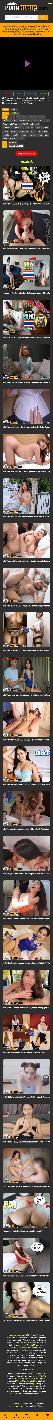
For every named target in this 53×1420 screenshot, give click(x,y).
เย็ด (15, 120)
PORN (31, 1369)
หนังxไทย (29, 128)
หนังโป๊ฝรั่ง (35, 1379)
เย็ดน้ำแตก (7, 120)
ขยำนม (23, 135)
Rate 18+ (13, 138)
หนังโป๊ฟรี (24, 124)
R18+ (21, 138)
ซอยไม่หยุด (24, 131)
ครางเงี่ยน (43, 131)
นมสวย (5, 131)
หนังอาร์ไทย (7, 128)
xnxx (5, 138)
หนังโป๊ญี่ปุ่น (42, 1376)
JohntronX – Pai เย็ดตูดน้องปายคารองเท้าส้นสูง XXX (23, 1231)
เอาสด (11, 117)
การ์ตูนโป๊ (33, 1384)
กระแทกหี (32, 135)
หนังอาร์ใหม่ (19, 128)
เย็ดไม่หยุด (32, 117)
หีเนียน (47, 120)
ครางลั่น (6, 135)
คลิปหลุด (23, 1348)
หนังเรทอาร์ (35, 124)
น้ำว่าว (46, 128)
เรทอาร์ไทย (21, 117)
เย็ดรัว (41, 117)
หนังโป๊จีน (15, 1381)
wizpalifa (12, 142)
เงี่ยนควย (37, 120)
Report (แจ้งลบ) (26, 153)
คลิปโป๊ (32, 1345)
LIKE (10, 93)
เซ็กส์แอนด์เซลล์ (25, 120)
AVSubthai (25, 1342)
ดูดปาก (13, 131)
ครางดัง (15, 135)
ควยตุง (33, 131)
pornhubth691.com (16, 1335)
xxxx (40, 135)
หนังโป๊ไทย (14, 113)
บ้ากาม (38, 128)
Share (20, 93)
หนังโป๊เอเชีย (22, 1379)
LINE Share (42, 93)
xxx (46, 135)
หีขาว (5, 124)
